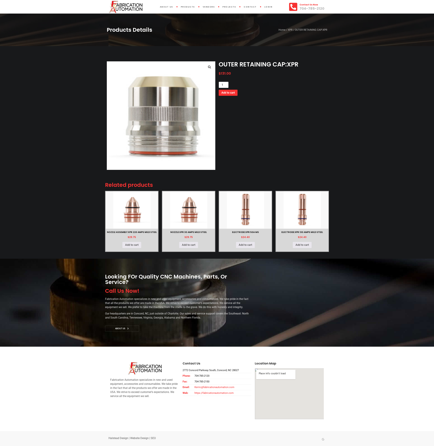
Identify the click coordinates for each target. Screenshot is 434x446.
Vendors (209, 6)
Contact (250, 6)
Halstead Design (118, 438)
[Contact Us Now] (293, 7)
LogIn (268, 6)
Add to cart (228, 92)
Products (188, 6)
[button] (209, 67)
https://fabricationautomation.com (214, 392)
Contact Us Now (309, 4)
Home (282, 29)
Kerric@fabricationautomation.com (214, 387)
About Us (166, 6)
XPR (290, 29)
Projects (229, 6)
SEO (153, 438)
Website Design (139, 438)
